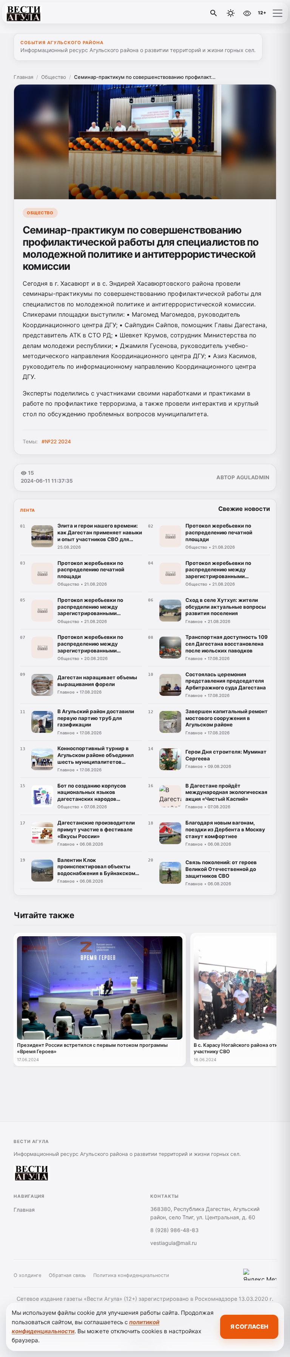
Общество (53, 77)
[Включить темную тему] (231, 13)
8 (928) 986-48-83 (174, 1230)
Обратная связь (67, 1275)
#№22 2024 (56, 441)
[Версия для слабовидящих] (247, 13)
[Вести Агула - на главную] (37, 13)
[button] (277, 13)
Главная (23, 77)
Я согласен (249, 1326)
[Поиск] (214, 13)
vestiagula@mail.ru (173, 1243)
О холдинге (27, 1275)
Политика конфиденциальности (131, 1275)
